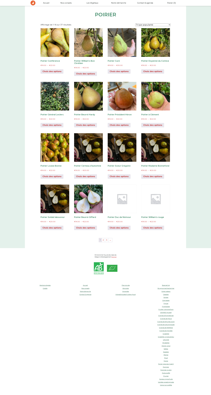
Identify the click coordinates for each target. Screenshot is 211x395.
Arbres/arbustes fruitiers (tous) (126, 294)
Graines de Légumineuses (165, 324)
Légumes (166, 340)
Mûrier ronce (166, 346)
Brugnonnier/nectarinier (166, 288)
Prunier (166, 376)
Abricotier (125, 288)
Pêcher (166, 355)
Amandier (125, 291)
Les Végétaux (92, 3)
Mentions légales (45, 285)
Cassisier (166, 294)
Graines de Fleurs (166, 318)
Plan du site (126, 285)
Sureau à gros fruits (166, 379)
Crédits (45, 288)
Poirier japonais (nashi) (166, 364)
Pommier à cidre (165, 370)
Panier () (171, 3)
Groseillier (166, 334)
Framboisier (166, 306)
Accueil (46, 3)
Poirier (166, 361)
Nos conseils (66, 3)
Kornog (114, 257)
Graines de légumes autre (165, 322)
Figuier (166, 303)
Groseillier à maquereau (166, 337)
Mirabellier (165, 343)
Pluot (166, 358)
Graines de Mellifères (166, 328)
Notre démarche (118, 3)
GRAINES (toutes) (166, 312)
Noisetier (166, 352)
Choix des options (51, 71)
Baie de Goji (166, 285)
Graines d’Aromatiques (166, 315)
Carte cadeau (166, 291)
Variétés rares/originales (166, 382)
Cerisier (166, 297)
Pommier (166, 367)
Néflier (166, 349)
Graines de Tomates (165, 331)
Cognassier (166, 300)
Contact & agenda (145, 3)
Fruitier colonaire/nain (166, 309)
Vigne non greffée (166, 385)
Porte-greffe (166, 373)
